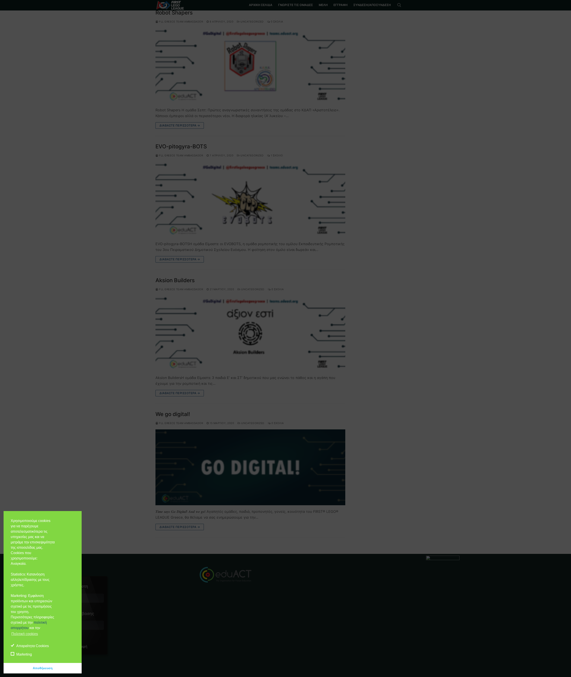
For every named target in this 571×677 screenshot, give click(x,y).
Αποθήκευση (43, 668)
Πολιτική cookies (24, 634)
